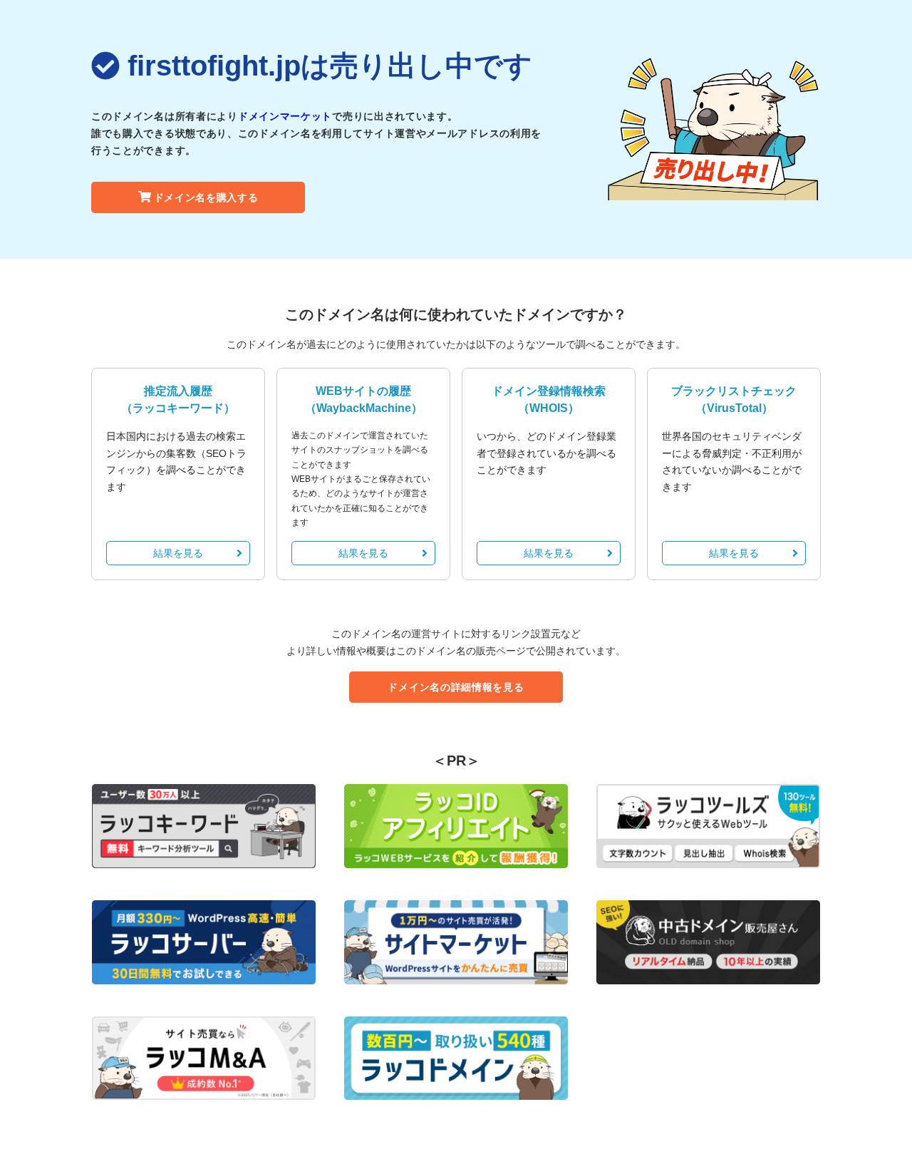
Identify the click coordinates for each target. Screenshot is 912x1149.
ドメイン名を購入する (206, 197)
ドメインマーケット (285, 116)
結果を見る (178, 553)
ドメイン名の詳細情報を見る (456, 687)
